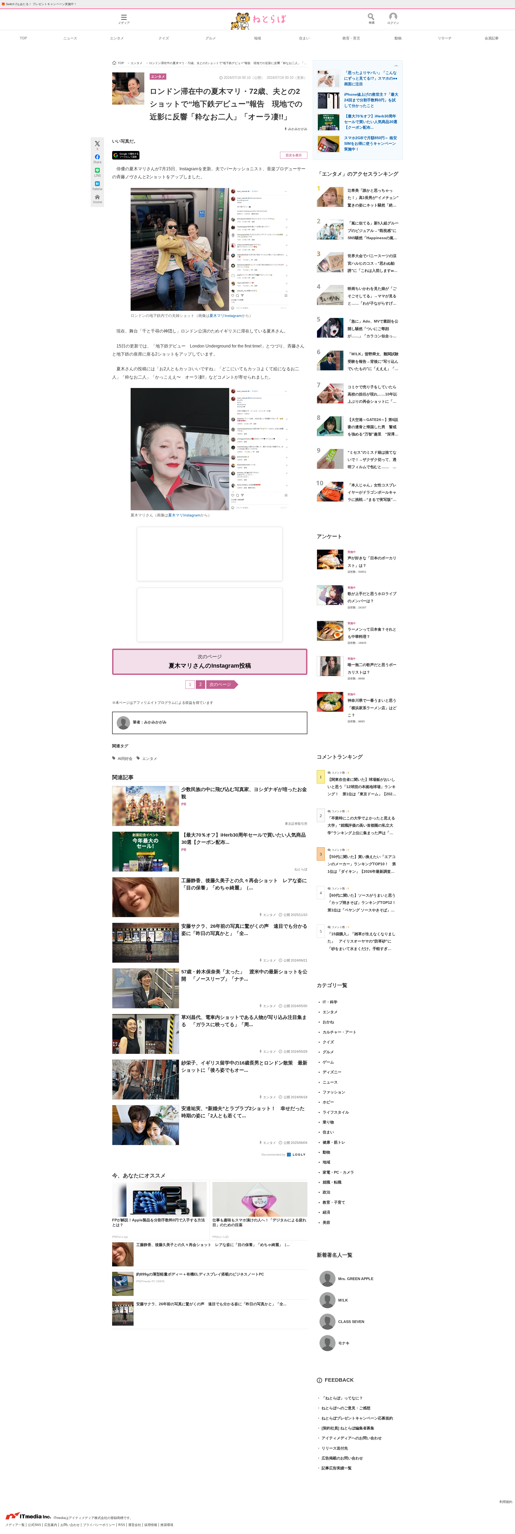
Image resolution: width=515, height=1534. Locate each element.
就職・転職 (332, 1182)
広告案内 (51, 1525)
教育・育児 (351, 38)
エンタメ (117, 38)
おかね (328, 1022)
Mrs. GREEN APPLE (355, 1279)
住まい (304, 38)
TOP (23, 38)
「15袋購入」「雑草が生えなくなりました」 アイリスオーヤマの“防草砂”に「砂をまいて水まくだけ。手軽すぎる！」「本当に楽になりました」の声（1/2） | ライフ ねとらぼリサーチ (362, 948)
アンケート (329, 536)
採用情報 (151, 1525)
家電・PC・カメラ (338, 1172)
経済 (326, 1212)
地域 (257, 38)
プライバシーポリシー (99, 1525)
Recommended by (274, 1154)
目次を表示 (294, 155)
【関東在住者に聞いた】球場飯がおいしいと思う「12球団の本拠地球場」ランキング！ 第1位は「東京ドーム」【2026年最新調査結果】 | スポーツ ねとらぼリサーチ (362, 794)
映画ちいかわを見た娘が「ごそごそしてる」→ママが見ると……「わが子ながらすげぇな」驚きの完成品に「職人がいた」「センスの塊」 (372, 303)
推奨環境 (166, 1525)
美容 (326, 1222)
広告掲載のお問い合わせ (340, 1458)
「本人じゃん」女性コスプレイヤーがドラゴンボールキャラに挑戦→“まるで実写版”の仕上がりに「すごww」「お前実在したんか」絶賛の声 (373, 499)
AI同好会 (125, 758)
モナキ (344, 1343)
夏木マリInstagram (225, 315)
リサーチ (445, 38)
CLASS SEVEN (351, 1321)
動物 (398, 38)
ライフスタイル (336, 1112)
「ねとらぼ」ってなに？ (340, 1398)
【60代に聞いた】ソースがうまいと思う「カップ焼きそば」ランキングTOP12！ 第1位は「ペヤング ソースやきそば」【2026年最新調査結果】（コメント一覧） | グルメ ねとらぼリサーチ (364, 910)
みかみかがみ (297, 129)
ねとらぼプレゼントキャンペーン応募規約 (355, 1418)
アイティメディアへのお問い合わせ (349, 1438)
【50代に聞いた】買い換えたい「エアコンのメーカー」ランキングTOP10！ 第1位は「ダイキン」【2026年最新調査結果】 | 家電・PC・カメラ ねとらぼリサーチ (362, 871)
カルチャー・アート (339, 1032)
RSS (122, 1525)
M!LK (343, 1300)
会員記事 (492, 38)
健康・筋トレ (334, 1142)
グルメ (210, 38)
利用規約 (505, 1502)
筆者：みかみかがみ (150, 722)
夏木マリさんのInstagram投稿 (210, 665)
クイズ (164, 38)
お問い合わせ (70, 1525)
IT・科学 (330, 1002)
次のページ (220, 684)
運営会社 (135, 1525)
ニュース (70, 38)
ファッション (334, 1092)
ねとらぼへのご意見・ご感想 (343, 1408)
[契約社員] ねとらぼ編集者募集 (345, 1428)
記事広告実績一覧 (334, 1468)
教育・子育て (334, 1202)
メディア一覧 (15, 1525)
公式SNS (35, 1525)
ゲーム (328, 1062)
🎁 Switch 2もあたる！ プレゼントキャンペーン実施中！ (39, 4)
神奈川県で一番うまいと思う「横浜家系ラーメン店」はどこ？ (372, 707)
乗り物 (328, 1122)
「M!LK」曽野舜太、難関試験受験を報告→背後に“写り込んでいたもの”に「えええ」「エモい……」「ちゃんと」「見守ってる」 (373, 368)
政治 (326, 1192)
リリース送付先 (332, 1448)
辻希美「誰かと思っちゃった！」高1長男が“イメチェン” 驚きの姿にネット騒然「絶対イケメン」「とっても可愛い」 (375, 205)
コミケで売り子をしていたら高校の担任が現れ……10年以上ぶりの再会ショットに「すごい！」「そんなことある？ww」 (372, 401)
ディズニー (332, 1072)
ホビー (328, 1102)
